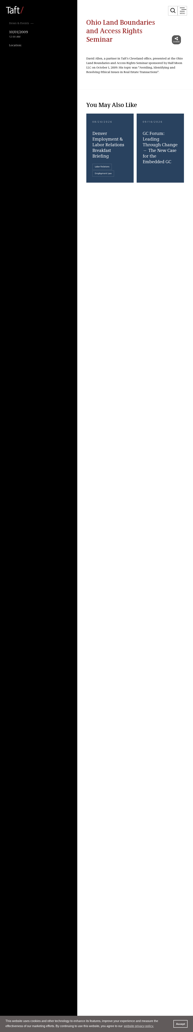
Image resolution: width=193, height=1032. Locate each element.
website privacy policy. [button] (139, 1026)
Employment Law (103, 173)
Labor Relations (102, 167)
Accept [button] (180, 1023)
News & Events (19, 23)
